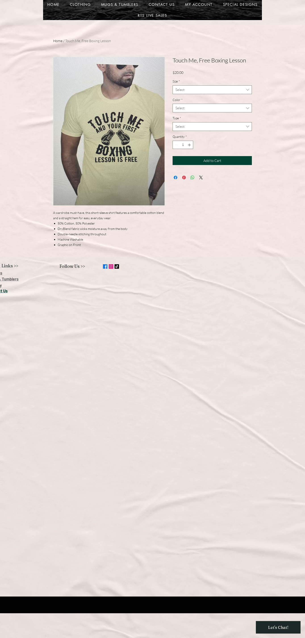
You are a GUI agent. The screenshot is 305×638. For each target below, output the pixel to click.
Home (58, 41)
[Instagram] (111, 266)
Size (176, 81)
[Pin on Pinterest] (184, 177)
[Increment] (189, 145)
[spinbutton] (183, 145)
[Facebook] (105, 266)
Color (178, 100)
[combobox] (212, 89)
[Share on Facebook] (175, 177)
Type (177, 118)
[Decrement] (176, 145)
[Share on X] (201, 177)
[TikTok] (117, 266)
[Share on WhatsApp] (192, 177)
